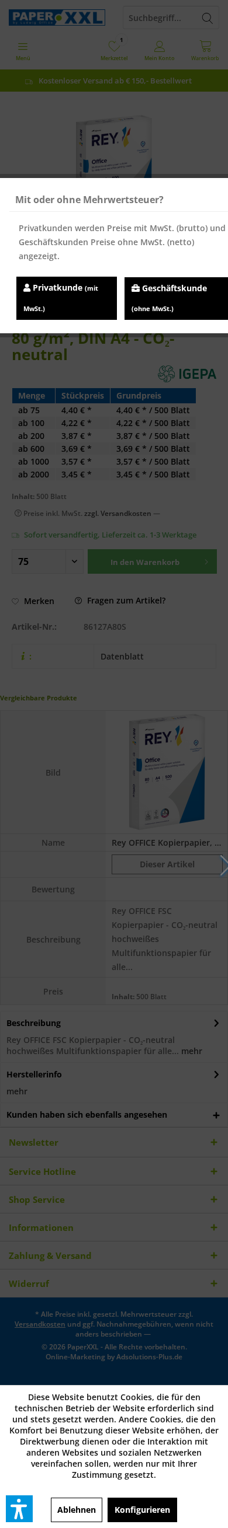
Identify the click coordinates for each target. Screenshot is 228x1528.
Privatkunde (60, 297)
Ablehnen (76, 1509)
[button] (19, 1508)
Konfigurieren (142, 1509)
